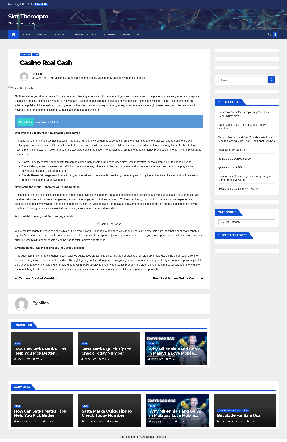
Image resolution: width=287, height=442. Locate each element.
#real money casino (109, 77)
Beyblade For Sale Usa (232, 149)
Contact (60, 34)
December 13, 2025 (29, 421)
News (35, 55)
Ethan (40, 359)
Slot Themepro (28, 16)
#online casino (87, 77)
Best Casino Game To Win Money (238, 188)
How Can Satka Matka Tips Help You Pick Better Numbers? (40, 353)
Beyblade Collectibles (229, 410)
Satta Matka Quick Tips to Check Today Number (106, 351)
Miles (39, 73)
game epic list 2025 (230, 167)
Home (27, 34)
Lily (252, 421)
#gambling (71, 77)
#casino (59, 77)
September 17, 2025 (232, 421)
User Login (131, 34)
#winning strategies (133, 77)
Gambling (25, 55)
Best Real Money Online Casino (176, 278)
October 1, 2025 (162, 421)
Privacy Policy (85, 34)
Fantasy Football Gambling (38, 278)
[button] (269, 34)
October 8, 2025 (95, 421)
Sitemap (110, 34)
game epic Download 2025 (234, 158)
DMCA (42, 34)
